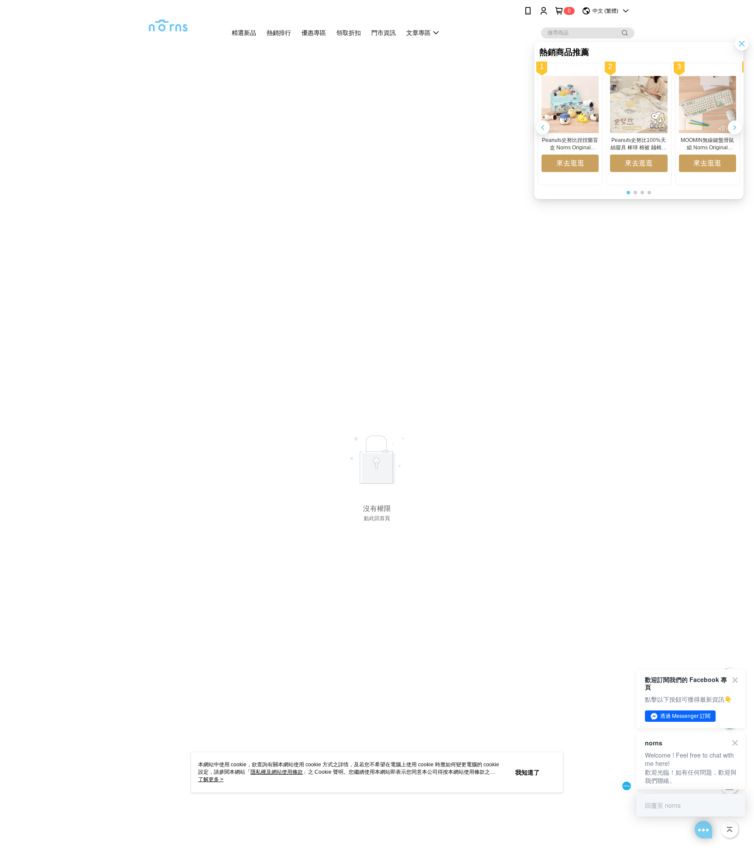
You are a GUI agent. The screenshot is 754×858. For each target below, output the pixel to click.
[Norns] (168, 23)
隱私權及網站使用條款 (276, 772)
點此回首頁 (377, 518)
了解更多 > (210, 779)
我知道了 (527, 772)
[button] (735, 127)
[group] (570, 124)
